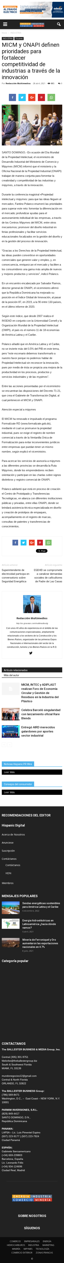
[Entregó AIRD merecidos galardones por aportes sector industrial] (11, 731)
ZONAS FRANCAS (44, 1252)
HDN (8, 873)
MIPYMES (28, 1248)
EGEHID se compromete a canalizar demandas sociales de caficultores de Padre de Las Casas (48, 575)
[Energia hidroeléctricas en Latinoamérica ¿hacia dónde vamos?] (11, 924)
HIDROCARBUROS (16, 1245)
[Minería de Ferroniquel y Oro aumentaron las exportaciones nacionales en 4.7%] (11, 942)
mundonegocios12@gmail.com (19, 1075)
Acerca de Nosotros (13, 834)
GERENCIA (8, 992)
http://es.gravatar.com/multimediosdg (32, 623)
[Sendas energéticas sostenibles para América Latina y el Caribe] (11, 907)
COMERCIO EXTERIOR (14, 1000)
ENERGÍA (7, 975)
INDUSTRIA (7, 38)
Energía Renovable (12, 1016)
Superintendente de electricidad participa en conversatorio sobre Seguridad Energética (15, 575)
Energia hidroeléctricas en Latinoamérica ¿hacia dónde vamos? (39, 924)
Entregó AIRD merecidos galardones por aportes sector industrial (38, 731)
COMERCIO (15, 1241)
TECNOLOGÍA (42, 1248)
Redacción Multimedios (18, 83)
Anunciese (8, 842)
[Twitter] (32, 653)
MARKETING (48, 1245)
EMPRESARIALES (31, 1241)
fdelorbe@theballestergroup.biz (19, 1060)
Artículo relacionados (16, 670)
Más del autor (11, 675)
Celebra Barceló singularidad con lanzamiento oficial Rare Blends (40, 714)
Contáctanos (9, 858)
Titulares (19, 38)
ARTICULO (8, 1024)
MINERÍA (7, 984)
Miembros (8, 883)
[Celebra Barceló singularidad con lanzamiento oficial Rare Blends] (11, 714)
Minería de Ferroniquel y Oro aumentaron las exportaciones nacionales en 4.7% (40, 943)
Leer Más (9, 772)
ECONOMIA (8, 1032)
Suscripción (8, 850)
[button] (59, 24)
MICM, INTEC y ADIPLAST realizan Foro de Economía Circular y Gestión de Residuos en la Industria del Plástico (40, 693)
